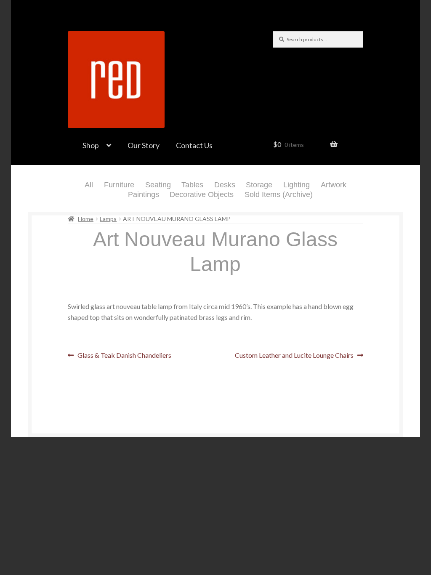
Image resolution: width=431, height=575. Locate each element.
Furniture (119, 185)
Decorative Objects (202, 194)
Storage (259, 185)
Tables (192, 185)
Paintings (143, 194)
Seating (158, 185)
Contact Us (194, 145)
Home (85, 218)
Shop (90, 145)
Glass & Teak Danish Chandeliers (124, 356)
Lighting (296, 185)
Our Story (144, 145)
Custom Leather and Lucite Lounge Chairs (294, 356)
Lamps (108, 218)
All (89, 185)
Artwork (333, 185)
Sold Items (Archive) (279, 194)
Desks (224, 185)
